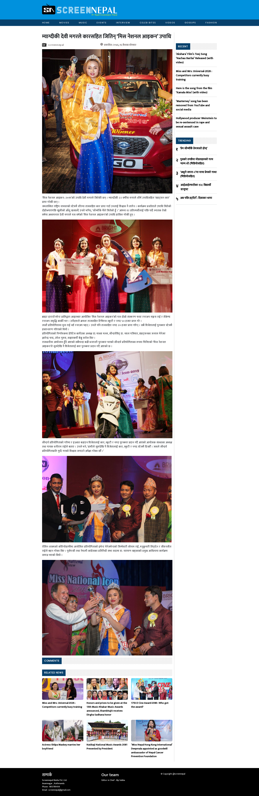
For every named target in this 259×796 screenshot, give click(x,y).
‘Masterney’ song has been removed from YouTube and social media (193, 105)
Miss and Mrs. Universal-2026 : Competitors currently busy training (194, 75)
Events (101, 22)
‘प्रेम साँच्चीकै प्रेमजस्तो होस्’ (193, 148)
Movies (64, 22)
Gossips (190, 22)
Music (83, 22)
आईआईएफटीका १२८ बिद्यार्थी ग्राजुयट (196, 187)
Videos (170, 22)
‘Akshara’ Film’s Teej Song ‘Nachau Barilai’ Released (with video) (194, 58)
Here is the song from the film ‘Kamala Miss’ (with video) (194, 90)
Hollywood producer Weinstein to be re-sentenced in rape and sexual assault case (196, 122)
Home (46, 22)
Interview (123, 22)
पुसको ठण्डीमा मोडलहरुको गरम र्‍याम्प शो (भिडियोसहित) (196, 161)
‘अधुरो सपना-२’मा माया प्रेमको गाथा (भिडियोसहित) (198, 174)
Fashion (211, 22)
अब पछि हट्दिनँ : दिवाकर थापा (196, 198)
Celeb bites (148, 22)
